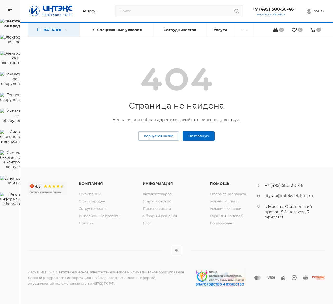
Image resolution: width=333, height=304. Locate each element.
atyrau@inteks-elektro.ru (289, 195)
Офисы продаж (92, 201)
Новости (86, 223)
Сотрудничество (93, 208)
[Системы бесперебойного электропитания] (10, 137)
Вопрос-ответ (222, 223)
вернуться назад (158, 136)
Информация (158, 183)
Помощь (219, 183)
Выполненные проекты (99, 216)
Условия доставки (225, 208)
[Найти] (236, 10)
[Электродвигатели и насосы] (10, 181)
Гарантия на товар (226, 216)
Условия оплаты (224, 201)
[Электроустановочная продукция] (10, 40)
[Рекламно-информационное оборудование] (10, 199)
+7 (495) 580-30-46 (273, 9)
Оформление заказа (228, 194)
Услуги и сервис (157, 201)
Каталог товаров (157, 194)
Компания (91, 183)
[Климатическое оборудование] (10, 79)
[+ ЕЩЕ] (244, 30)
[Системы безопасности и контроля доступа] (10, 160)
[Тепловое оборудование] (10, 98)
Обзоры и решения (160, 216)
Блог (147, 223)
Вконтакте (176, 250)
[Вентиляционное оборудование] (10, 116)
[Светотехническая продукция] (10, 24)
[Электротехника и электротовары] (10, 58)
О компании (90, 194)
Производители (157, 208)
